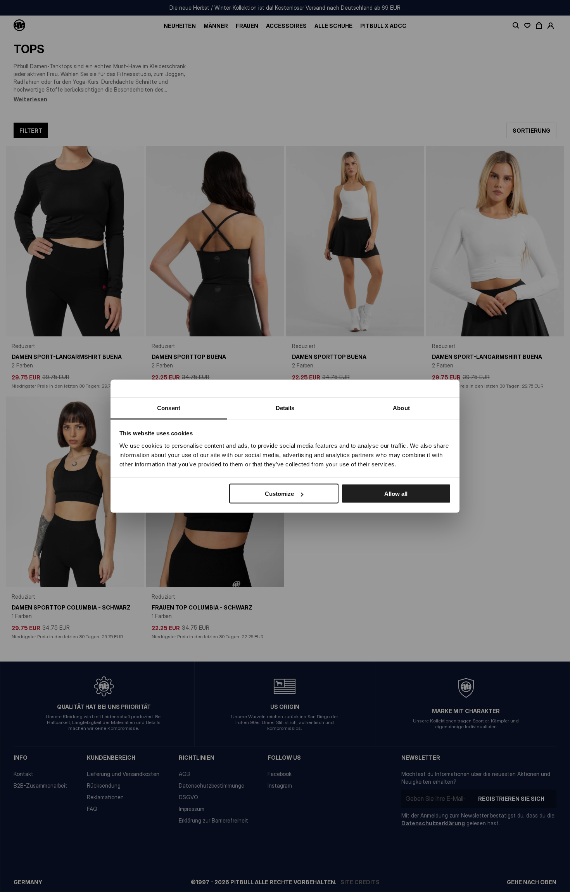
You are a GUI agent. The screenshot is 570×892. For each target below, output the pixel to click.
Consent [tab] (168, 407)
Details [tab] (285, 407)
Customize (279, 493)
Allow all (396, 493)
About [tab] (401, 407)
